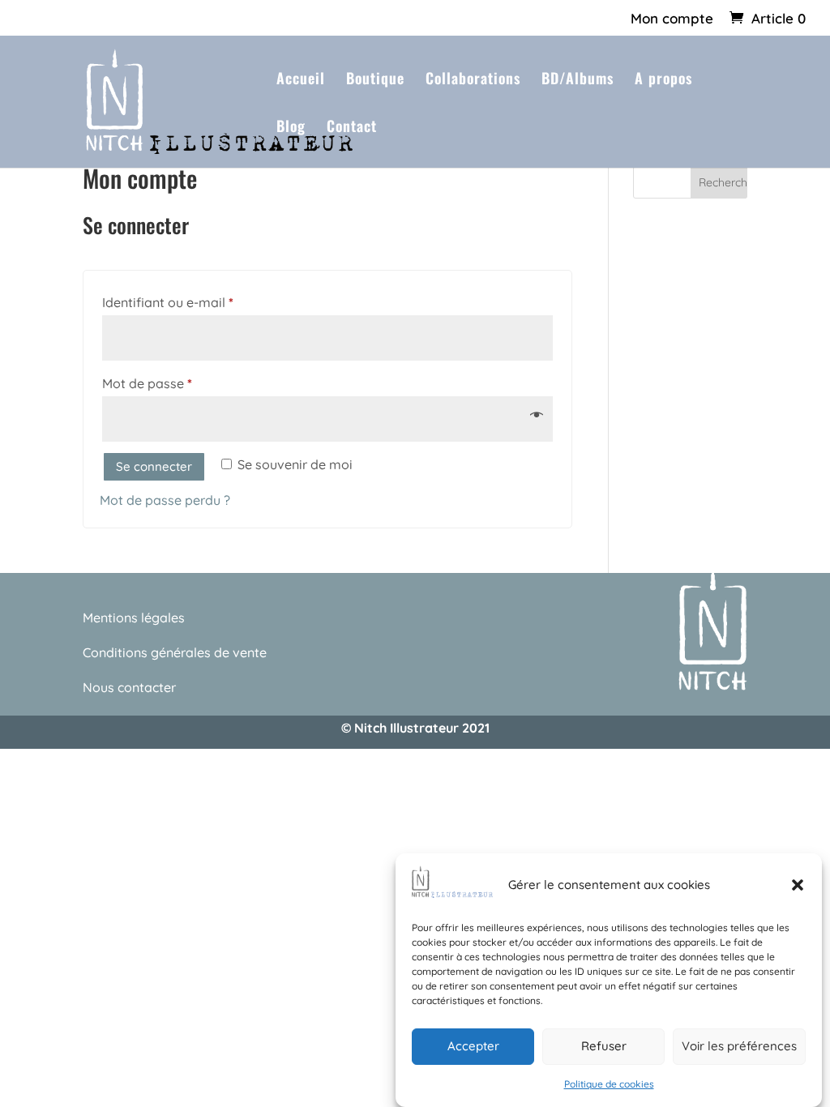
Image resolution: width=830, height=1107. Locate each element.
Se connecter (154, 466)
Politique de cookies (609, 1084)
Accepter (473, 1046)
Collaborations (473, 80)
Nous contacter (129, 687)
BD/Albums (577, 80)
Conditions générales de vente (175, 652)
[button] (797, 885)
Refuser (604, 1046)
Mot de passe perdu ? (165, 500)
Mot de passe (181, 382)
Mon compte (672, 19)
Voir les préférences (739, 1046)
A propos (663, 80)
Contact (352, 128)
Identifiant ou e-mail (202, 301)
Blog (291, 128)
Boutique (375, 80)
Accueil (300, 80)
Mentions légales (134, 617)
